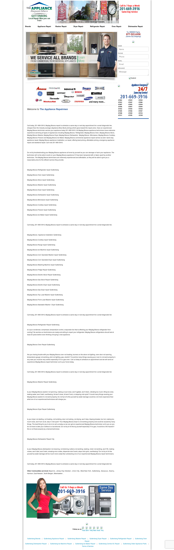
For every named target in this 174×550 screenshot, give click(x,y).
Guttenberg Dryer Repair (98, 538)
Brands (28, 26)
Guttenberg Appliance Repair (54, 538)
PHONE (120, 53)
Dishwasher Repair (135, 26)
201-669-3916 (130, 8)
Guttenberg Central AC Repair (109, 543)
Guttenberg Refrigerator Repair (121, 538)
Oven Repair (116, 26)
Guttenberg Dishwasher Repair (36, 543)
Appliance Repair (44, 26)
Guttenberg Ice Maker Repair (85, 543)
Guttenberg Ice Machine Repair (61, 543)
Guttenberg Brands (33, 538)
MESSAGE (121, 68)
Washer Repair (61, 26)
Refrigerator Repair (97, 26)
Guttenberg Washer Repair (77, 538)
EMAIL (120, 61)
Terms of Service (87, 546)
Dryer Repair (78, 26)
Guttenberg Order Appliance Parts (134, 543)
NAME (120, 46)
